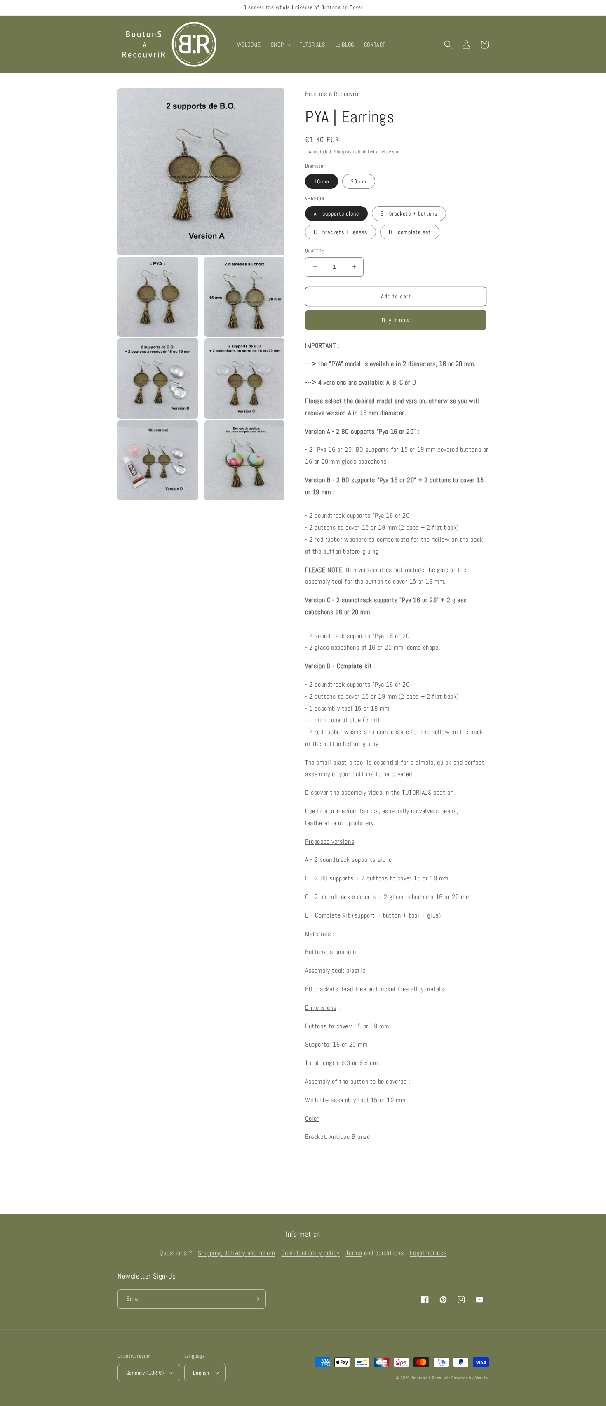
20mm (358, 181)
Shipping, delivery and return (236, 1253)
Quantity (314, 250)
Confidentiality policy (310, 1253)
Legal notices (428, 1253)
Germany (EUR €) (145, 1372)
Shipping (343, 151)
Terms (354, 1253)
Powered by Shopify (470, 1377)
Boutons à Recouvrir (431, 1377)
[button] (280, 44)
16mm (321, 181)
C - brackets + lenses (340, 232)
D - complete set (410, 232)
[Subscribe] (256, 1299)
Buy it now (396, 320)
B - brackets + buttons (409, 213)
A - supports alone (336, 213)
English (201, 1372)
